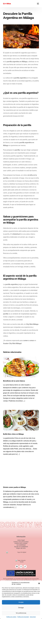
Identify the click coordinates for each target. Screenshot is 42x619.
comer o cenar (28, 340)
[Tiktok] (25, 566)
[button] (39, 583)
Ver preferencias (21, 613)
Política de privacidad (23, 617)
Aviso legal (33, 617)
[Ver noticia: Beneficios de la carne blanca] (21, 367)
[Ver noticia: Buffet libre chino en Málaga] (21, 420)
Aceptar (21, 602)
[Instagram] (21, 566)
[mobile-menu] (38, 3)
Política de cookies (11, 617)
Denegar (21, 607)
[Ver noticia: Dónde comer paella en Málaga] (21, 473)
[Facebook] (16, 566)
